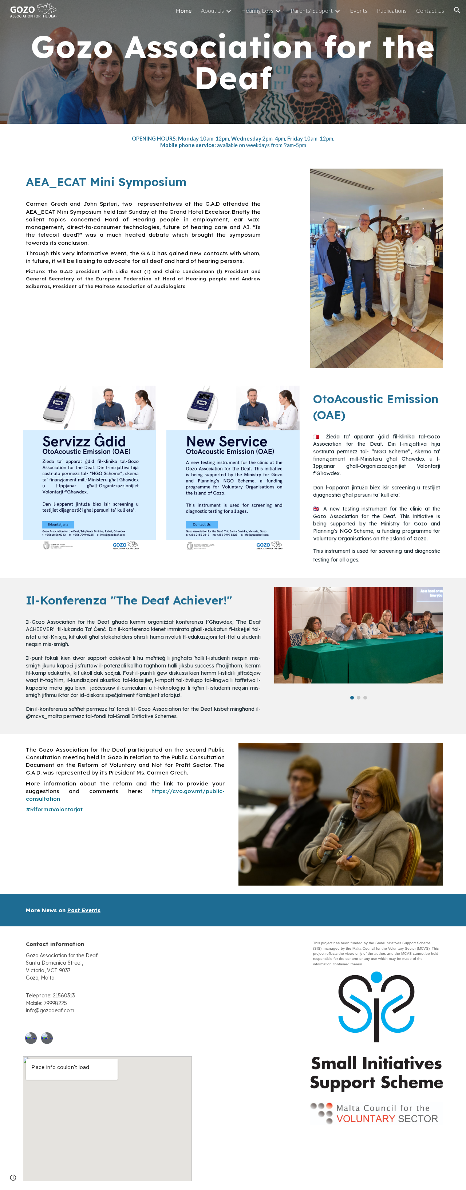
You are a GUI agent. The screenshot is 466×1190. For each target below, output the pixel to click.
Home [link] (183, 10)
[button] (457, 10)
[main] (233, 62)
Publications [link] (392, 10)
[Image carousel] (358, 643)
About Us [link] (212, 10)
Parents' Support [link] (312, 10)
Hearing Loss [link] (257, 10)
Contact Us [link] (430, 10)
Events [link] (358, 10)
